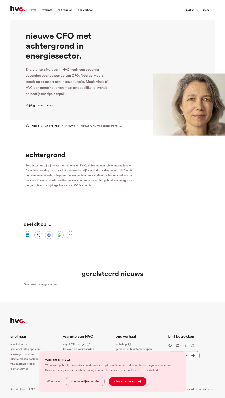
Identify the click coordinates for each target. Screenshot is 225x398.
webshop (121, 344)
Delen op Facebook (49, 235)
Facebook (170, 345)
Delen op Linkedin (27, 235)
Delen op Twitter (38, 235)
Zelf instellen (53, 381)
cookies (131, 370)
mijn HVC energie (74, 344)
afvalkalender (18, 344)
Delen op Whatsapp (60, 235)
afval (34, 10)
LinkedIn (177, 345)
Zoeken (196, 4)
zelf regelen (65, 10)
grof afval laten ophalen (25, 349)
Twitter (185, 345)
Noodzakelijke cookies (85, 381)
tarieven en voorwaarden (78, 349)
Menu (206, 9)
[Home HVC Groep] (17, 9)
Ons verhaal (52, 125)
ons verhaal (85, 10)
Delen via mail (70, 235)
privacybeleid (149, 370)
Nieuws (70, 125)
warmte (47, 10)
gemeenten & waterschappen (134, 349)
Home (35, 125)
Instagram (192, 345)
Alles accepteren (124, 381)
